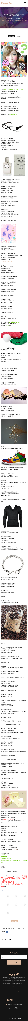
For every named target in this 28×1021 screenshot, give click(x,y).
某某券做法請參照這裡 (7, 261)
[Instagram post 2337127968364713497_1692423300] (14, 907)
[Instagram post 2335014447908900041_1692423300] (14, 915)
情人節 (9, 928)
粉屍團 (15, 849)
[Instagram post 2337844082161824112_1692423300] (5, 907)
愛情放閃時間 (11, 36)
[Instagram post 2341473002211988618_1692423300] (14, 898)
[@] (5, 891)
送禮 (19, 928)
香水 (23, 928)
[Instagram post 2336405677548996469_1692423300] (22, 907)
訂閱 (16, 962)
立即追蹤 (15, 921)
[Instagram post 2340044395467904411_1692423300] (22, 898)
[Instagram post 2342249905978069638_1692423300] (5, 898)
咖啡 (4, 928)
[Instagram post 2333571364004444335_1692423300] (22, 915)
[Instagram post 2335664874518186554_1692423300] (5, 915)
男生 (14, 928)
